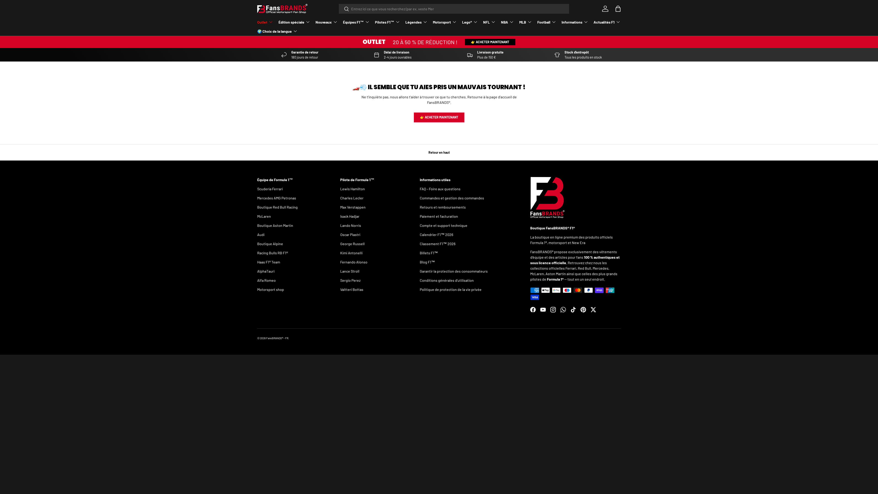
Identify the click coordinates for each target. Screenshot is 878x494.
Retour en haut (439, 152)
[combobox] (454, 9)
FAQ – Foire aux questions (440, 189)
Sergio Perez (350, 280)
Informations (572, 22)
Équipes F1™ (353, 22)
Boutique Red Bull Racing (277, 207)
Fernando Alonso (353, 262)
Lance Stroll (349, 271)
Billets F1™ (429, 253)
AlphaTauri (266, 271)
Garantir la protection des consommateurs (454, 271)
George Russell (352, 244)
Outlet (262, 22)
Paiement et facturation (439, 216)
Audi (261, 234)
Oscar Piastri (350, 234)
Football (543, 22)
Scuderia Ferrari (270, 189)
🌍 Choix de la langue (274, 31)
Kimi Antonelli (351, 253)
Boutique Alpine (270, 244)
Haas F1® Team (268, 262)
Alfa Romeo (266, 280)
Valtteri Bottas (351, 289)
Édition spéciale (291, 22)
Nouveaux (324, 22)
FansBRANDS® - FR (277, 338)
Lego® (467, 22)
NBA (504, 22)
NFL (486, 22)
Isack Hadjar (349, 216)
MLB (522, 22)
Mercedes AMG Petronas (276, 198)
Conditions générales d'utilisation (447, 280)
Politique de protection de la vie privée (451, 289)
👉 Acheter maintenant (490, 42)
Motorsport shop (270, 289)
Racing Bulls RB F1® (272, 253)
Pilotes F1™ (384, 22)
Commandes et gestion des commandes (452, 198)
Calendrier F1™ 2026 (436, 234)
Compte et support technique (443, 225)
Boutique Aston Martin (275, 225)
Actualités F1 (604, 22)
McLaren (264, 216)
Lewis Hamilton (352, 189)
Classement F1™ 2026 (437, 244)
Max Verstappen (353, 207)
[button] (618, 9)
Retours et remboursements (443, 207)
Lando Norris (350, 225)
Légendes (413, 22)
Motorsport (442, 22)
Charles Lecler (352, 198)
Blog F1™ (427, 262)
